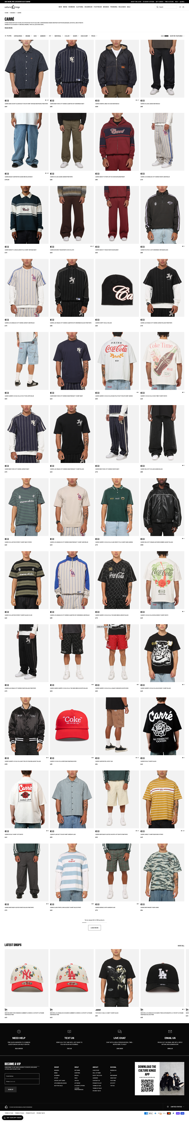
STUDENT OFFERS (148, 1)
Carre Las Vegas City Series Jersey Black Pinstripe (156, 323)
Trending (113, 7)
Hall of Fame (97, 1073)
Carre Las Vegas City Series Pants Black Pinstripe (20, 688)
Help (77, 1067)
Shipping (77, 1073)
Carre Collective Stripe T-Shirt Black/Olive (18, 615)
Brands (106, 7)
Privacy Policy (97, 1083)
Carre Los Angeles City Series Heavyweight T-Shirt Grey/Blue (69, 542)
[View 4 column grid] (166, 36)
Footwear (98, 7)
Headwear (88, 7)
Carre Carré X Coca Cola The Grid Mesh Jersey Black (111, 615)
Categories (18, 36)
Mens (65, 7)
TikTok (112, 1085)
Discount (84, 36)
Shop (56, 1067)
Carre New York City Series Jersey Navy (17, 469)
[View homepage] (12, 7)
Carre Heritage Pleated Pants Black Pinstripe (19, 907)
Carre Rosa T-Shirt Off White (14, 834)
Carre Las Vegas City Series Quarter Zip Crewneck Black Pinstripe (70, 323)
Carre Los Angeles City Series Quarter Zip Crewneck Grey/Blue (69, 615)
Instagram (113, 1075)
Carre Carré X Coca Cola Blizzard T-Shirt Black (155, 688)
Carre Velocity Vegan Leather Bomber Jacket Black (156, 542)
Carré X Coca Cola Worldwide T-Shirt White (154, 615)
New (60, 7)
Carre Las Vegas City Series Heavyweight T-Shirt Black (67, 469)
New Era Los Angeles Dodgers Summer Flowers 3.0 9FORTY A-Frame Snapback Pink (71, 1013)
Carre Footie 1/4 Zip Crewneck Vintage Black (154, 250)
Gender (42, 36)
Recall (77, 1075)
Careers (95, 1078)
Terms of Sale (97, 1088)
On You (77, 1080)
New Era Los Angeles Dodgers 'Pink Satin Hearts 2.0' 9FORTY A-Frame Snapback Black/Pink (162, 1013)
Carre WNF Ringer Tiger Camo (149, 907)
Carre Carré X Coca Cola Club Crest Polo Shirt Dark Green (114, 542)
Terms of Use (97, 1085)
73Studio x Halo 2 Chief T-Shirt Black (106, 1013)
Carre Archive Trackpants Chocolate (62, 250)
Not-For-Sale (58, 1085)
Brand (28, 36)
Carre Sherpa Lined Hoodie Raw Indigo (107, 104)
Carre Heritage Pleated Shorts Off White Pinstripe (111, 834)
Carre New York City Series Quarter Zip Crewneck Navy (67, 104)
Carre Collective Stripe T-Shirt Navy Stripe (18, 542)
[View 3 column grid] (162, 36)
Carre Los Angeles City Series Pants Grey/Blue (155, 177)
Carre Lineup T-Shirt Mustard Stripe (151, 834)
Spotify (112, 1083)
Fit (50, 36)
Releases (122, 7)
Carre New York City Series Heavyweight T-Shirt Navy (66, 396)
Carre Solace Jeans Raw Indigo (150, 104)
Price (93, 36)
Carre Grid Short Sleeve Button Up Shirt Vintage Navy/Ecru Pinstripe (26, 104)
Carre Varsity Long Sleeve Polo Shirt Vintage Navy (20, 250)
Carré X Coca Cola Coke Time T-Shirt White (153, 396)
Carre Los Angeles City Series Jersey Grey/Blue (19, 323)
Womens (71, 7)
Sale (128, 7)
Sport (56, 1078)
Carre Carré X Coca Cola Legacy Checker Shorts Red (111, 688)
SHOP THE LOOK (136, 1)
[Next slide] (184, 984)
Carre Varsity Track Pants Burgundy (107, 250)
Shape (75, 36)
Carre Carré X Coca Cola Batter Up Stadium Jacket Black (23, 761)
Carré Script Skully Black (103, 323)
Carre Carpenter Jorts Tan (104, 761)
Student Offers (80, 1085)
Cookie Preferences (79, 1088)
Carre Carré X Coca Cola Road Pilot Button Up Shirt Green (114, 396)
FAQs (76, 1078)
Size (35, 36)
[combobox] (166, 7)
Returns (77, 1070)
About (95, 1067)
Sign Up (10, 1089)
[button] (183, 7)
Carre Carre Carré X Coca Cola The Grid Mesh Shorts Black (69, 688)
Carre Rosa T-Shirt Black (148, 761)
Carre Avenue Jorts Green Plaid (105, 907)
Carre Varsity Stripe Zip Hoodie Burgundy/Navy (110, 177)
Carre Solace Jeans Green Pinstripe (61, 177)
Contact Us (96, 1080)
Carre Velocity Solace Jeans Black (151, 469)
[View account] (180, 7)
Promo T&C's (97, 1091)
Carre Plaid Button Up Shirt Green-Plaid (63, 834)
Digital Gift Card (59, 1080)
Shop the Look (97, 1075)
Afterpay (77, 1083)
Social (113, 1067)
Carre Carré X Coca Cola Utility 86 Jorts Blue (19, 396)
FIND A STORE (169, 1)
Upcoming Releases (60, 1083)
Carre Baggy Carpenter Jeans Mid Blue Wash (18, 177)
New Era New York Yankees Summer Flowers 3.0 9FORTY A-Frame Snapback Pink (24, 1013)
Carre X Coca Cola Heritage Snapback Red (63, 761)
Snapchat (113, 1078)
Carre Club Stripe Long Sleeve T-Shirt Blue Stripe (65, 907)
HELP (176, 1)
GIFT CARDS (159, 1)
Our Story (96, 1070)
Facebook (113, 1070)
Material (58, 36)
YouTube (113, 1080)
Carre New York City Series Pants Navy (107, 469)
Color (67, 36)
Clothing (79, 7)
